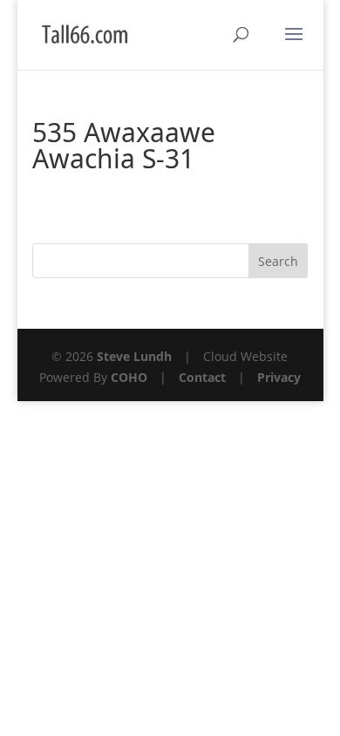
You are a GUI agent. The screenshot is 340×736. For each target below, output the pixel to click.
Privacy (279, 377)
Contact (202, 377)
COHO (129, 377)
